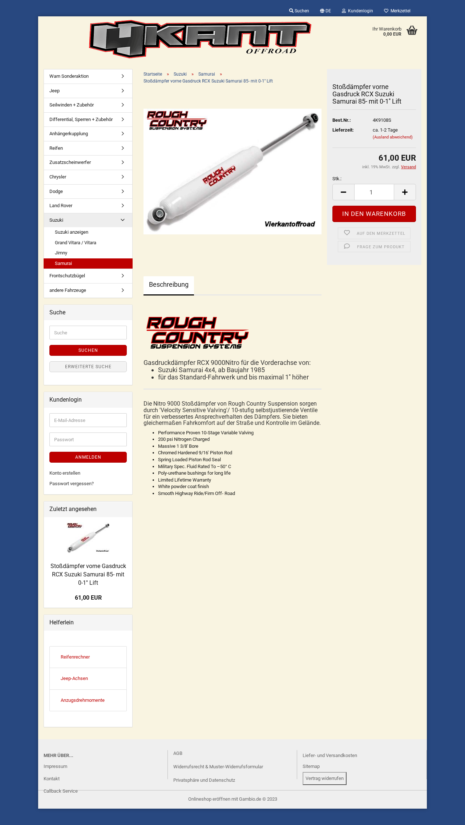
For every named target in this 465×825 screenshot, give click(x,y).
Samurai (63, 263)
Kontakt (52, 778)
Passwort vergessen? (71, 483)
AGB (177, 753)
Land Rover (60, 205)
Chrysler (57, 177)
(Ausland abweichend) (393, 137)
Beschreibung (169, 284)
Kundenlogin (359, 10)
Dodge (56, 191)
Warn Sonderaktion (69, 76)
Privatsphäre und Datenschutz (204, 780)
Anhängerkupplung (68, 133)
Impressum (55, 766)
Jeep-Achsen (74, 678)
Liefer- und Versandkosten (330, 755)
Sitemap (311, 766)
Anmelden (88, 457)
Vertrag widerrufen (325, 778)
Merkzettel (399, 10)
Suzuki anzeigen (71, 232)
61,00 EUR (88, 597)
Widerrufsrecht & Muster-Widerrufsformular (218, 766)
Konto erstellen (64, 473)
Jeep (54, 90)
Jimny (61, 252)
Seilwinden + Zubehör (71, 105)
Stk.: (336, 178)
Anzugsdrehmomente (83, 700)
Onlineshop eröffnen (209, 799)
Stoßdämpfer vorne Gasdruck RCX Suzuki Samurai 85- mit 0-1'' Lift (88, 574)
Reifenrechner (75, 657)
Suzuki (56, 220)
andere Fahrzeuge (67, 290)
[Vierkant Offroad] (200, 39)
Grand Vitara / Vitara (75, 242)
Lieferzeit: (343, 130)
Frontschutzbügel (67, 275)
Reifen (56, 148)
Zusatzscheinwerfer (70, 162)
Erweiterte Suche (88, 366)
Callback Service (61, 791)
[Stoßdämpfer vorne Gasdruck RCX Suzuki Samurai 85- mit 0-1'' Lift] (232, 171)
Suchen (301, 10)
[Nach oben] (20, 814)
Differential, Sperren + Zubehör (81, 119)
